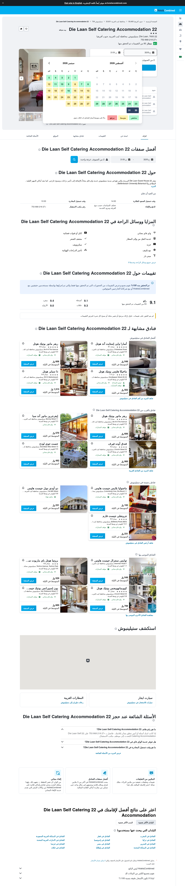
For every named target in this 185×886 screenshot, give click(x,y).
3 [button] (129, 84)
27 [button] (110, 103)
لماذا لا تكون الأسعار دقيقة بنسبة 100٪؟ (136, 878)
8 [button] (97, 84)
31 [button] (129, 110)
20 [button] (110, 97)
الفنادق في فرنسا (58, 843)
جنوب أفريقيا (138, 21)
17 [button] (129, 97)
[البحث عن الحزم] (180, 35)
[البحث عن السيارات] (180, 30)
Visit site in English (73, 3)
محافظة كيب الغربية (118, 21)
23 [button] (136, 103)
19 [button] (116, 97)
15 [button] (97, 90)
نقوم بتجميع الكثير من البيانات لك (139, 873)
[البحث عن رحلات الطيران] (180, 18)
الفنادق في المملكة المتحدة (144, 847)
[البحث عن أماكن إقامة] (180, 24)
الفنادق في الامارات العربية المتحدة (51, 840)
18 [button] (123, 97)
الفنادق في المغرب (147, 836)
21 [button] (103, 97)
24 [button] (129, 103)
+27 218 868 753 (149, 39)
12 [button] (116, 90)
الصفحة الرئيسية (151, 21)
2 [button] (136, 84)
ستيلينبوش (99, 21)
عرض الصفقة (97, 363)
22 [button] (97, 97)
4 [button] (123, 84)
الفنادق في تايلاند (58, 847)
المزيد (153, 186)
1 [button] (97, 77)
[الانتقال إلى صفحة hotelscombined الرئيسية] (164, 10)
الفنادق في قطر (103, 836)
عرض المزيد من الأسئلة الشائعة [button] (108, 753)
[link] (136, 398)
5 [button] (116, 84)
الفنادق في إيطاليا (103, 847)
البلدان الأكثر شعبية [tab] (146, 822)
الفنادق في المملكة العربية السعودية (50, 836)
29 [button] (97, 103)
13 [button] (110, 90)
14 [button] (103, 90)
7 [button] (103, 84)
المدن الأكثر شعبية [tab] (125, 822)
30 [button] (136, 110)
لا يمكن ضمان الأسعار (98, 860)
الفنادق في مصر (103, 843)
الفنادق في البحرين (147, 843)
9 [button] (136, 90)
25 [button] (123, 103)
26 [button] (116, 103)
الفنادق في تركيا (149, 840)
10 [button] (129, 90)
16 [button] (136, 97)
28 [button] (103, 103)
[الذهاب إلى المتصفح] (180, 41)
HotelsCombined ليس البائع (141, 868)
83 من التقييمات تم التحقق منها (132, 43)
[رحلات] (180, 49)
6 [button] (110, 84)
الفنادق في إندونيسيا (102, 840)
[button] (3, 3)
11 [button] (123, 90)
